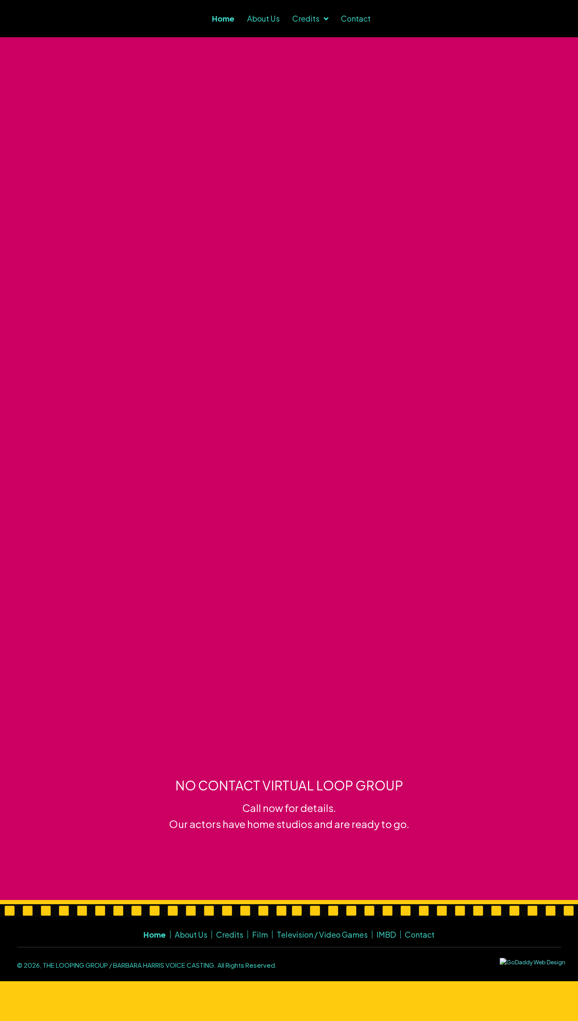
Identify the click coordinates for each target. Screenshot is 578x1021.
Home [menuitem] (154, 934)
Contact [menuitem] (420, 934)
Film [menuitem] (260, 934)
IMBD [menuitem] (386, 934)
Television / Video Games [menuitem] (322, 934)
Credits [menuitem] (229, 934)
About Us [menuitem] (191, 934)
